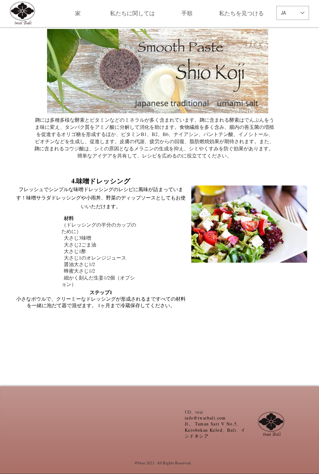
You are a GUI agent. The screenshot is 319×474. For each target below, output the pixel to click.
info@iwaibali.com (205, 418)
